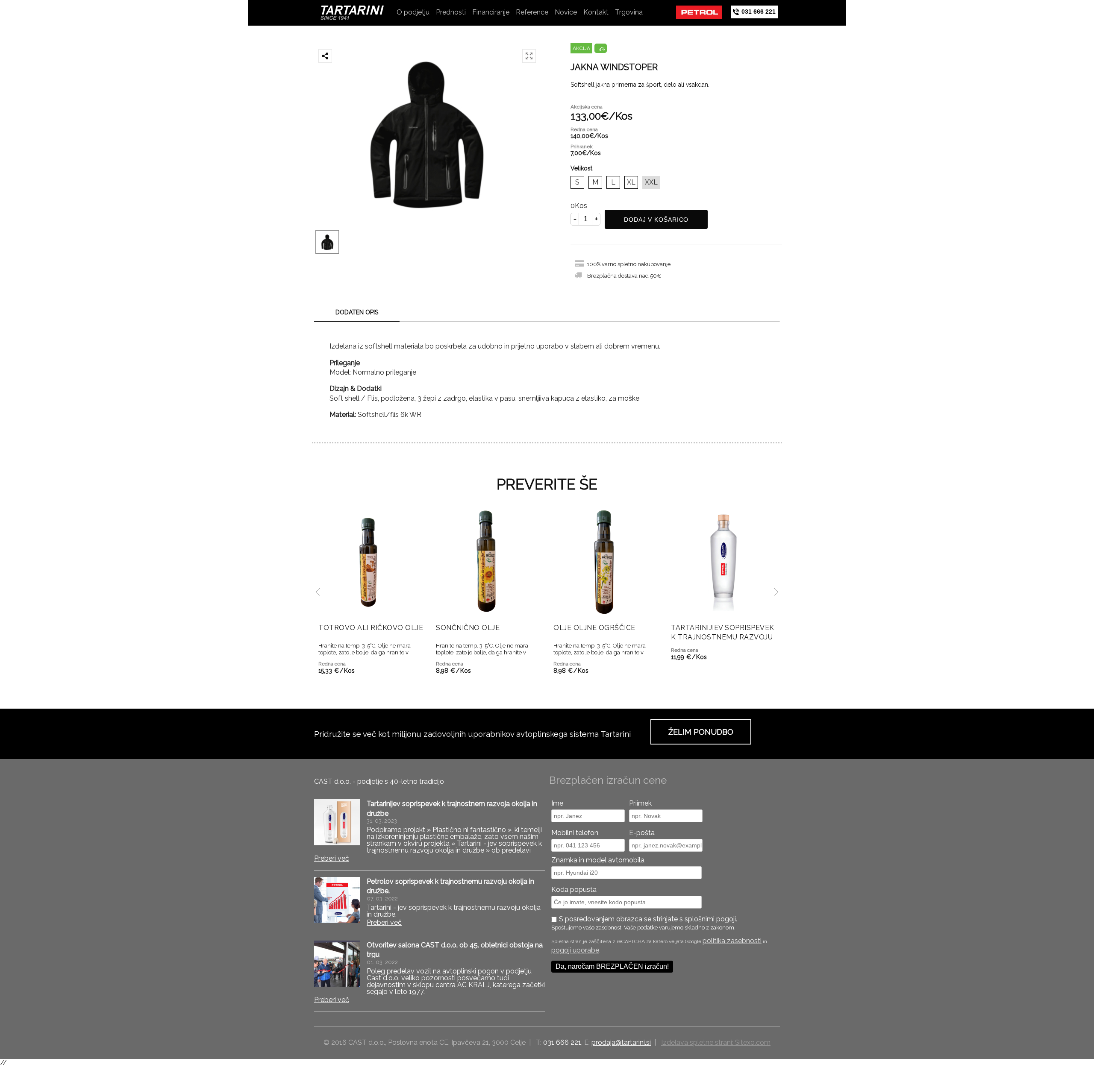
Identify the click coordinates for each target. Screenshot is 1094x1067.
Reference (532, 12)
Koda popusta (574, 889)
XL (631, 182)
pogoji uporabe (575, 950)
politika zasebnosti (732, 941)
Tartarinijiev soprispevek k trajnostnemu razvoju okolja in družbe (722, 637)
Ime (557, 803)
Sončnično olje (468, 628)
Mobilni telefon (574, 833)
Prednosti (451, 12)
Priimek (640, 803)
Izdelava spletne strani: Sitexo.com (716, 1042)
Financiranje (490, 12)
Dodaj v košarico (656, 219)
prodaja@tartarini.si (621, 1042)
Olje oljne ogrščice (594, 628)
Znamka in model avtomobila (597, 860)
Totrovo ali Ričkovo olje (370, 628)
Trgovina (629, 12)
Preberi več (331, 858)
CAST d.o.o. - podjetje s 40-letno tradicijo (379, 781)
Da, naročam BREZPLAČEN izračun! (612, 966)
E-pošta (642, 833)
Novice (566, 12)
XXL (651, 182)
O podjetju (413, 12)
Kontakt (596, 12)
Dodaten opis (356, 312)
